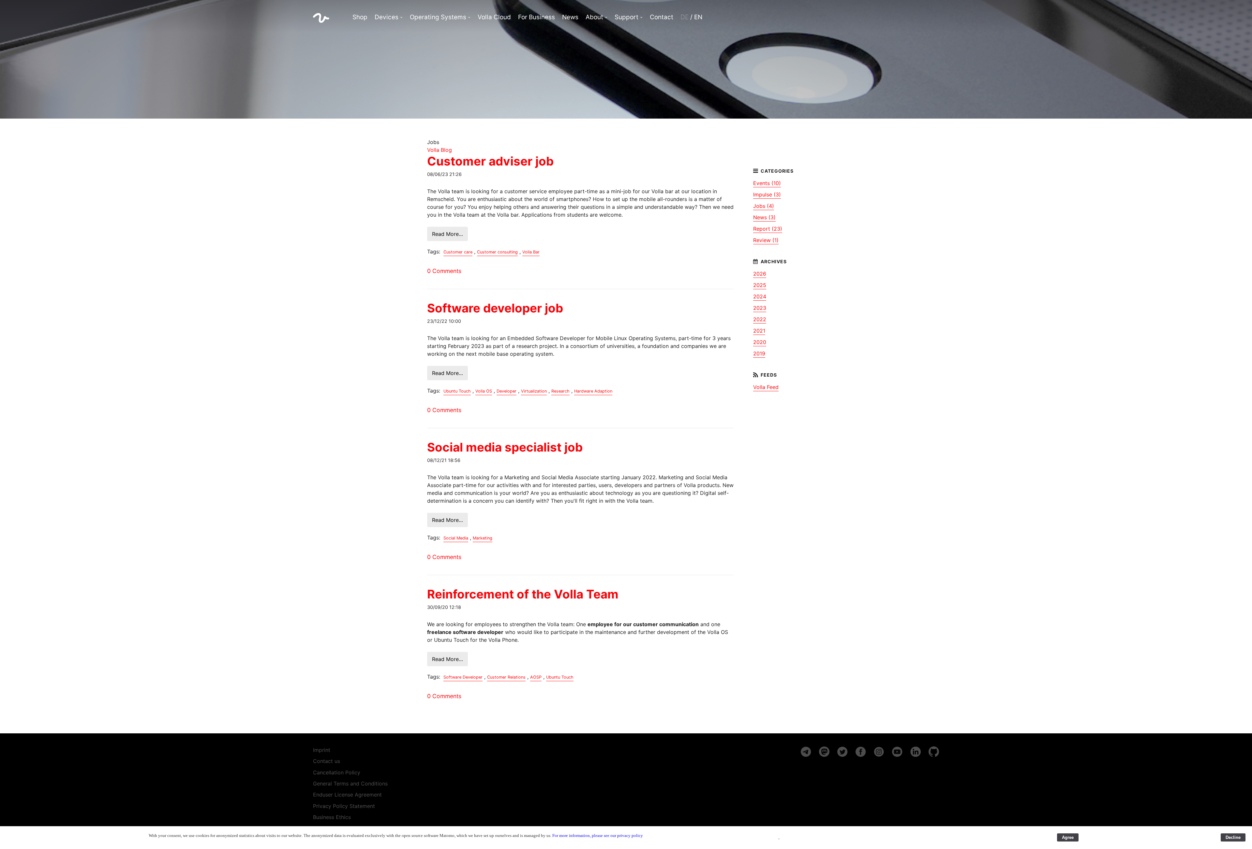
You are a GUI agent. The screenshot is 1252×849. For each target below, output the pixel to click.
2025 (759, 285)
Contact (661, 17)
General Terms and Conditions (350, 783)
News (570, 17)
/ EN (691, 17)
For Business (536, 17)
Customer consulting (497, 252)
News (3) (764, 217)
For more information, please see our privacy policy (597, 835)
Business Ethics (332, 817)
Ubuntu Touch (457, 391)
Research (560, 391)
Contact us (326, 761)
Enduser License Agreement (347, 794)
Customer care (457, 252)
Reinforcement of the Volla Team (523, 594)
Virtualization (534, 391)
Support (626, 17)
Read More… (447, 234)
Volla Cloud (494, 17)
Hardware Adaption (593, 391)
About (594, 17)
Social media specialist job (505, 447)
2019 (759, 353)
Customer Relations (506, 677)
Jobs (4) (763, 206)
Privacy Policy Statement (344, 806)
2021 (759, 330)
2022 (759, 319)
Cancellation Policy (336, 772)
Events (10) (767, 183)
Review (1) (766, 240)
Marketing (482, 538)
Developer (506, 391)
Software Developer (463, 677)
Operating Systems (438, 17)
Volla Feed (766, 387)
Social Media (455, 538)
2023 (759, 308)
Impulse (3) (767, 194)
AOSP (536, 677)
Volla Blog (439, 150)
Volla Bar (531, 252)
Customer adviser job (490, 161)
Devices (386, 17)
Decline (1233, 837)
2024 (759, 296)
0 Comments (444, 270)
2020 (759, 342)
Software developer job (495, 308)
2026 (759, 273)
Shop (359, 17)
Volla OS (483, 391)
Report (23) (767, 228)
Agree (1068, 837)
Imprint (321, 750)
